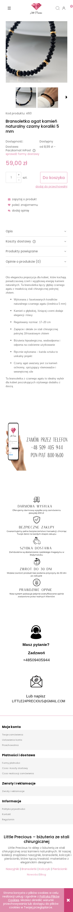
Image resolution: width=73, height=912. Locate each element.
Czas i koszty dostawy (15, 768)
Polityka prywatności (13, 809)
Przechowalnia (10, 745)
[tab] (36, 231)
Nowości (32, 874)
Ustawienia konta (12, 739)
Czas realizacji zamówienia (18, 773)
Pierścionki (60, 869)
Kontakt (6, 814)
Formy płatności (11, 763)
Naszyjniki (12, 869)
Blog (43, 874)
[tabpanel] (36, 340)
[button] (9, 8)
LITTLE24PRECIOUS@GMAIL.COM (38, 701)
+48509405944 (36, 660)
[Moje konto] (64, 8)
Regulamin (8, 819)
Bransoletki (29, 869)
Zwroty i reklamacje (13, 791)
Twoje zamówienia (12, 734)
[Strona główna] (36, 8)
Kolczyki (44, 869)
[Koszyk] (70, 5)
